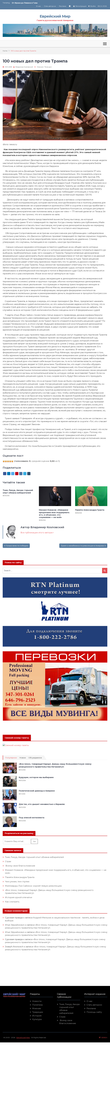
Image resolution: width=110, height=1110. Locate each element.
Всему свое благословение (20, 865)
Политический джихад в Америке (37, 791)
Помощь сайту (94, 1012)
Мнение (40, 67)
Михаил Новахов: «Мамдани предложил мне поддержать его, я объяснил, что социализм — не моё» (54, 514)
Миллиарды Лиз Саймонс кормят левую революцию (33, 886)
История (36, 1015)
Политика (37, 1005)
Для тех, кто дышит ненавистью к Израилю (42, 804)
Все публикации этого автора (37, 532)
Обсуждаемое (35, 758)
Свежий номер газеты (17, 738)
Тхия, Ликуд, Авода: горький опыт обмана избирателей (18, 491)
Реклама (62, 6)
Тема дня (48, 67)
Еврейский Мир (55, 16)
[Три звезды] (8, 461)
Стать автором (50, 6)
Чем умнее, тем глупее (17, 881)
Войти (93, 6)
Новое (22, 758)
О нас (38, 6)
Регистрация (80, 6)
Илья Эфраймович (15, 925)
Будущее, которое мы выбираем (36, 777)
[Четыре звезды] (10, 461)
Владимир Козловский (24, 67)
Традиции (37, 1012)
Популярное (11, 758)
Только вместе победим (17, 546)
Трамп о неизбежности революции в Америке (82, 546)
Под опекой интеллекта (31, 817)
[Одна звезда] (4, 461)
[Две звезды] (6, 461)
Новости (36, 1001)
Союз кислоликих (20, 3)
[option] (33, 2)
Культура (37, 1019)
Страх (8, 861)
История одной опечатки (18, 897)
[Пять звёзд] (12, 461)
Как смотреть (12, 901)
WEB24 (103, 1038)
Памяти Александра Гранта (89, 510)
